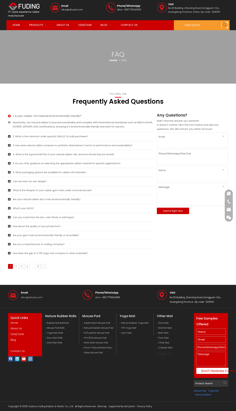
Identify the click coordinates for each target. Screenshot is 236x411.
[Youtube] (23, 358)
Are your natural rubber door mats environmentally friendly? (46, 199)
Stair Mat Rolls (54, 342)
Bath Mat (163, 332)
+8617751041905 (132, 9)
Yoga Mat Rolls (55, 332)
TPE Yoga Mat (128, 327)
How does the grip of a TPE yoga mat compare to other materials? (50, 253)
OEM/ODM (17, 334)
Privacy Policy (144, 406)
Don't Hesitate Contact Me (214, 371)
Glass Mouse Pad (93, 352)
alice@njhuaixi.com (72, 9)
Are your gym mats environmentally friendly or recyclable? (46, 235)
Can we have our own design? (30, 181)
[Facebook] (10, 358)
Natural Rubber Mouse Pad (98, 327)
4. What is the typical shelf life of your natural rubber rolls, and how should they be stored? (63, 154)
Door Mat (163, 322)
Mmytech (129, 406)
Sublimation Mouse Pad (97, 322)
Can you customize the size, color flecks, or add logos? (43, 217)
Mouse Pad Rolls (56, 327)
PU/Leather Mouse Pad (96, 332)
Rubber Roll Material (58, 322)
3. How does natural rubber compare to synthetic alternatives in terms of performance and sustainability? (72, 145)
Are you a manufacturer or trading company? (39, 244)
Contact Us (17, 351)
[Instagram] (30, 358)
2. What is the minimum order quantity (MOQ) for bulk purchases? (50, 136)
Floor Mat (163, 337)
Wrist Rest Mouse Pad (96, 342)
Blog (13, 340)
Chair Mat (163, 342)
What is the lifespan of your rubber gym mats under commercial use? (52, 190)
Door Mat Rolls (55, 337)
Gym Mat (126, 332)
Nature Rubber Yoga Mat (135, 322)
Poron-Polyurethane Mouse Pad (101, 347)
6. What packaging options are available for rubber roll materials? (49, 172)
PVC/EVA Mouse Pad (95, 337)
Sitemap (102, 406)
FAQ (13, 345)
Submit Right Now (173, 210)
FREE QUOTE (192, 25)
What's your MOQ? (23, 208)
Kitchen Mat (165, 327)
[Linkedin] (17, 358)
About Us (16, 328)
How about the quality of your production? (37, 226)
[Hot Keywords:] (225, 25)
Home (14, 323)
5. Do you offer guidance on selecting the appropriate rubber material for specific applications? (66, 163)
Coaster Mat (165, 347)
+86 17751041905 (111, 297)
